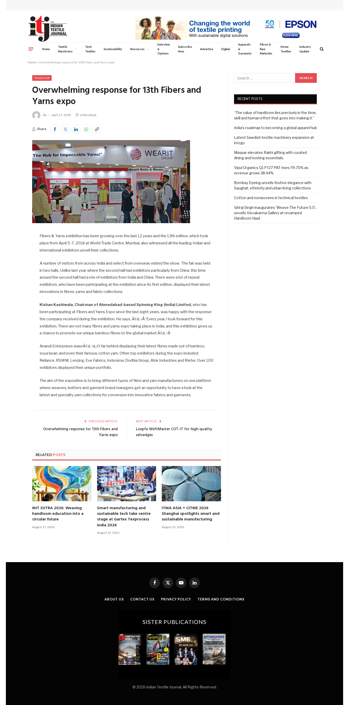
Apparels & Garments (244, 49)
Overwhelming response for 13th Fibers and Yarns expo (80, 432)
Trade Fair (42, 77)
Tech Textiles (90, 49)
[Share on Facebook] (55, 129)
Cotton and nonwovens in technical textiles (271, 198)
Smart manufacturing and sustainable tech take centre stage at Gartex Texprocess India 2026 (124, 516)
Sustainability (113, 49)
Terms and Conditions (221, 599)
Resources (137, 49)
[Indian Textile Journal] (48, 29)
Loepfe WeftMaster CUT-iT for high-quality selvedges (174, 432)
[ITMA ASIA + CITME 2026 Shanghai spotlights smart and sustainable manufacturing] (191, 483)
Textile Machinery (65, 49)
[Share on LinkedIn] (75, 129)
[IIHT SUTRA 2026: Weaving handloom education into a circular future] (61, 483)
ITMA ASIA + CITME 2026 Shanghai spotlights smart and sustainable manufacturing (190, 513)
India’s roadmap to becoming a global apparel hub (275, 128)
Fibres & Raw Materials (266, 49)
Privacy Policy (176, 599)
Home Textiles (286, 49)
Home (46, 49)
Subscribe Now (185, 49)
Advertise (206, 49)
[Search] (321, 49)
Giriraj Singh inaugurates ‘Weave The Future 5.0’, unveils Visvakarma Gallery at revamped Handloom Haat (275, 212)
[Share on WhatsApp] (86, 129)
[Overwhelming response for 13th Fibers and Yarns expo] (111, 222)
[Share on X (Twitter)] (65, 129)
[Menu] (30, 48)
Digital (225, 49)
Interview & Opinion (163, 49)
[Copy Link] (96, 129)
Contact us (142, 599)
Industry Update (305, 49)
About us (114, 599)
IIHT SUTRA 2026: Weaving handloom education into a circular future (58, 513)
